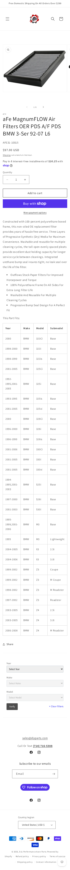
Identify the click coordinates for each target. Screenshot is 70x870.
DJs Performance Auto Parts (33, 851)
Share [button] (10, 644)
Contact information (46, 862)
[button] (7, 19)
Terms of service (57, 856)
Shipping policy (25, 862)
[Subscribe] (53, 774)
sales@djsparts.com (35, 738)
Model (10, 691)
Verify (12, 706)
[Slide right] (43, 107)
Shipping (7, 155)
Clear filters (56, 706)
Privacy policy (39, 856)
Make (9, 677)
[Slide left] (27, 107)
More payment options (35, 212)
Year (9, 663)
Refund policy (22, 856)
